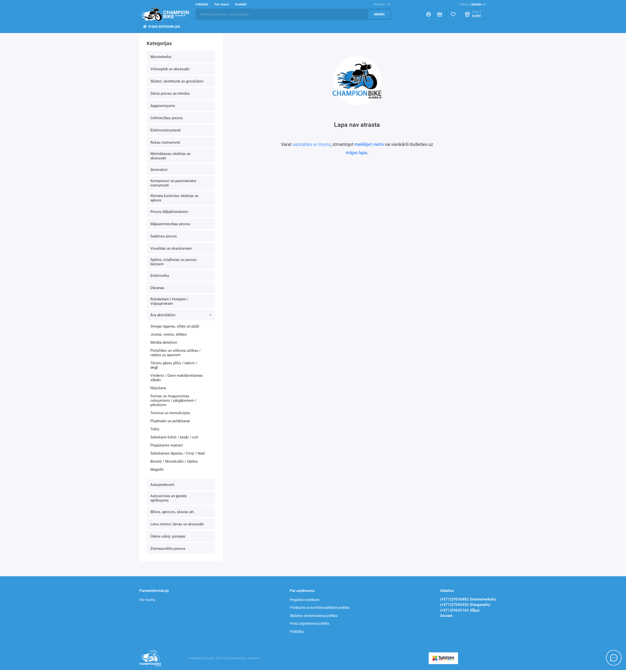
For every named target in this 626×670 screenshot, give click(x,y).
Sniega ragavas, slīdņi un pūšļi (174, 326)
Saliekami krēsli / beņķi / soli (174, 437)
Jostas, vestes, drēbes (168, 334)
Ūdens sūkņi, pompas (167, 536)
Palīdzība (297, 632)
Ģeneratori (159, 169)
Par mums (147, 600)
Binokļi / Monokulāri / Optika (174, 461)
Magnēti (157, 469)
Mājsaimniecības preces (170, 224)
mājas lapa (356, 152)
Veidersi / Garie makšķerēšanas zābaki (176, 377)
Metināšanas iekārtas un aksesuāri (170, 156)
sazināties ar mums (311, 144)
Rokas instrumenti (165, 142)
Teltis (154, 429)
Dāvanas (157, 288)
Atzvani (446, 615)
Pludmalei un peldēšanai (170, 421)
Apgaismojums (162, 106)
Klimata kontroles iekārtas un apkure (174, 198)
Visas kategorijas (164, 26)
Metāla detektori (163, 342)
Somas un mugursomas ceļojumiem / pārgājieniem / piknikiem (173, 400)
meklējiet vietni (369, 144)
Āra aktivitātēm (162, 315)
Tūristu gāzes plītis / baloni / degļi (173, 365)
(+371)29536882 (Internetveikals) (468, 599)
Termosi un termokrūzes (170, 413)
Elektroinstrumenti (165, 130)
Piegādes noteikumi (304, 600)
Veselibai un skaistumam (171, 248)
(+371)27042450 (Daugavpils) (465, 604)
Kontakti (240, 4)
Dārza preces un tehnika (170, 93)
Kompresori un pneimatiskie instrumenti (173, 183)
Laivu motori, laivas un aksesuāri (177, 524)
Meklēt (379, 14)
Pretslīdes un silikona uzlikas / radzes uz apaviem (175, 352)
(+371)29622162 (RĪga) (460, 610)
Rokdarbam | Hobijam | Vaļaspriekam (169, 301)
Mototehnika (160, 57)
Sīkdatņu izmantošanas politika (313, 616)
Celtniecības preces (166, 118)
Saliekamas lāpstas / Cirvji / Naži (177, 453)
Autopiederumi (162, 484)
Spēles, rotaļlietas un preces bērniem (173, 262)
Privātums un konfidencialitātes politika (319, 608)
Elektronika (159, 275)
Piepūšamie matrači (166, 445)
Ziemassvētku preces (167, 548)
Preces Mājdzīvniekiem (169, 212)
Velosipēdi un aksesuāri (170, 69)
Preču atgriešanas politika (309, 623)
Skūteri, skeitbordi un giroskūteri (176, 81)
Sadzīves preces (163, 236)
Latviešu (470, 4)
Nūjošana (158, 388)
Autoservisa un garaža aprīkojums (168, 498)
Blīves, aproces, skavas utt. (172, 512)
